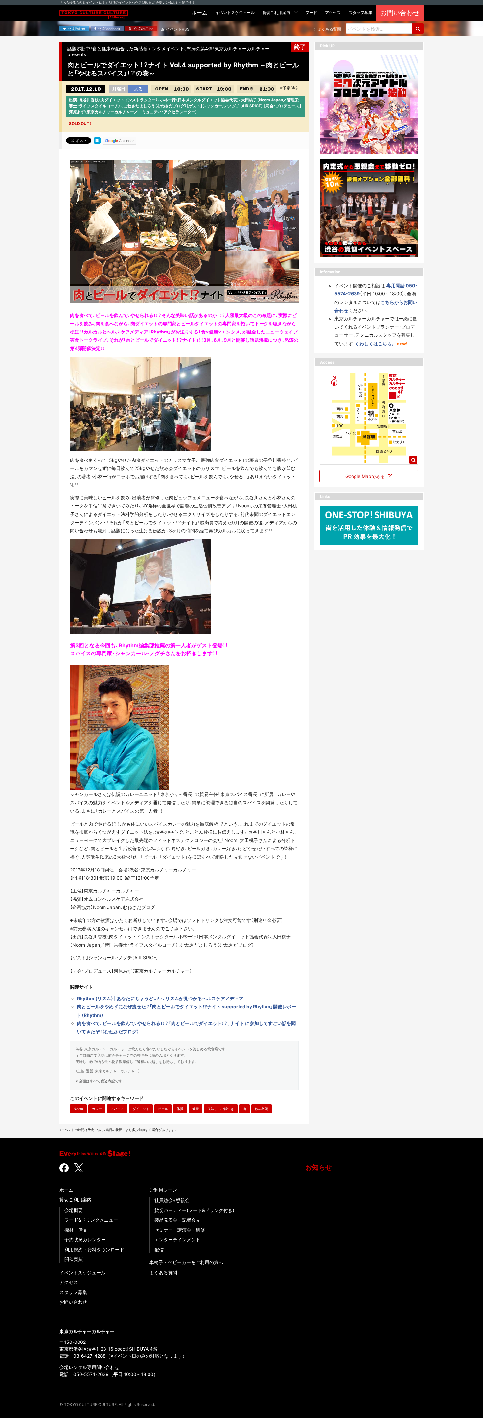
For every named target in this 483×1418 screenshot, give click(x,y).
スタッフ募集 (73, 1292)
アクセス (68, 1282)
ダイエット (141, 1109)
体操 (180, 1109)
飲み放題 (261, 1109)
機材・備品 (75, 1230)
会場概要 (73, 1210)
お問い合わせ (73, 1302)
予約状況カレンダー (85, 1239)
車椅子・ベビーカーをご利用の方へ (186, 1262)
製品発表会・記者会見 (177, 1220)
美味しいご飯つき (221, 1109)
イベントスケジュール (82, 1272)
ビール (163, 1109)
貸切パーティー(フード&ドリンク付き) (194, 1210)
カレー (97, 1109)
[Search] (418, 28)
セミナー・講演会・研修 (179, 1230)
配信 (159, 1249)
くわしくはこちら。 (375, 343)
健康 (195, 1109)
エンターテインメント (177, 1239)
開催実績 (73, 1259)
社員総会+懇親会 (172, 1200)
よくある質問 (163, 1272)
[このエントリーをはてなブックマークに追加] (97, 140)
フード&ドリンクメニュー (91, 1220)
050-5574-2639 (91, 1374)
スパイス (117, 1109)
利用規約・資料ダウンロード (94, 1249)
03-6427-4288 (89, 1356)
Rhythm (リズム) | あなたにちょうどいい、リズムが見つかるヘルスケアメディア (160, 998)
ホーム (66, 1189)
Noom (78, 1109)
